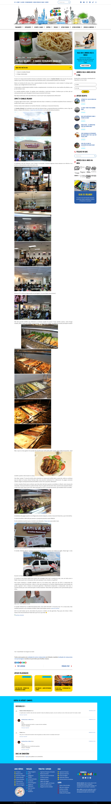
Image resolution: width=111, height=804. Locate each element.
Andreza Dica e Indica (26, 719)
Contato (46, 2)
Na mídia (22, 2)
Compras (48, 27)
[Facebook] (80, 2)
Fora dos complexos (32, 57)
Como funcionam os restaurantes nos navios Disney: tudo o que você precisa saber (88, 135)
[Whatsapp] (96, 2)
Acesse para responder (23, 714)
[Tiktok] (93, 2)
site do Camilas (55, 608)
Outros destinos (76, 27)
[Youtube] (83, 2)
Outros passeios (65, 27)
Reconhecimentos (28, 2)
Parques (56, 27)
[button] (70, 67)
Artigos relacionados (22, 74)
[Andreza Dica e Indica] (86, 773)
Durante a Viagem (38, 27)
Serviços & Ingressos (89, 27)
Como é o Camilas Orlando (23, 72)
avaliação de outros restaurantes (36, 657)
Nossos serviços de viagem (38, 2)
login (27, 756)
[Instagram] (86, 2)
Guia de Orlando (85, 194)
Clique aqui (47, 521)
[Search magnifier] (69, 2)
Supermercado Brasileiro (37, 110)
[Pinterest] (90, 2)
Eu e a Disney (17, 2)
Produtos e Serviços (44, 769)
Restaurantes (28, 27)
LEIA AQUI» (83, 104)
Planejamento (18, 27)
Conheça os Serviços (85, 65)
